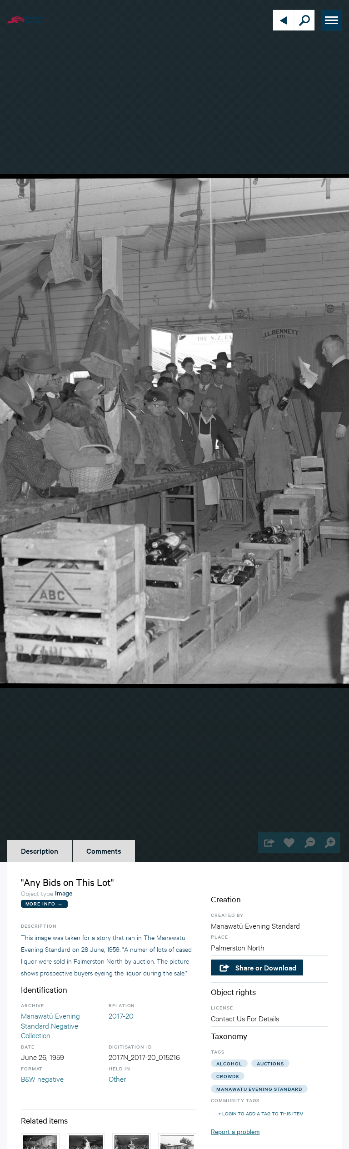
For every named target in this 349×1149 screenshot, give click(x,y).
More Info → (44, 903)
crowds (227, 1076)
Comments (103, 851)
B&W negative (42, 1078)
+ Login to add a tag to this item (261, 1113)
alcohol (229, 1063)
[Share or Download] (268, 842)
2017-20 (121, 1015)
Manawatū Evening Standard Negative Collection (50, 1025)
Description (39, 851)
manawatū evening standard (259, 1088)
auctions (270, 1063)
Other (117, 1078)
